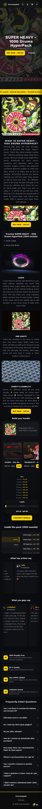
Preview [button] (31, 53)
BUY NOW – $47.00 (15, 53)
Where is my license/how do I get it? (21, 757)
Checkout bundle (21, 518)
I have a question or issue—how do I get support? (21, 774)
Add (18, 466)
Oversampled (13, 4)
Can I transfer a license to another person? (21, 765)
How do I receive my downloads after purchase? (21, 739)
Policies (21, 800)
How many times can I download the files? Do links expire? (21, 749)
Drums (15, 539)
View (13, 466)
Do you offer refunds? (21, 731)
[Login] (27, 4)
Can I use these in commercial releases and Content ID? (21, 709)
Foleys (16, 544)
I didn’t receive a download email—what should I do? (21, 784)
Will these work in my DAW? (21, 718)
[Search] (23, 4)
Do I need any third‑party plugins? (21, 725)
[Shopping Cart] (32, 4)
